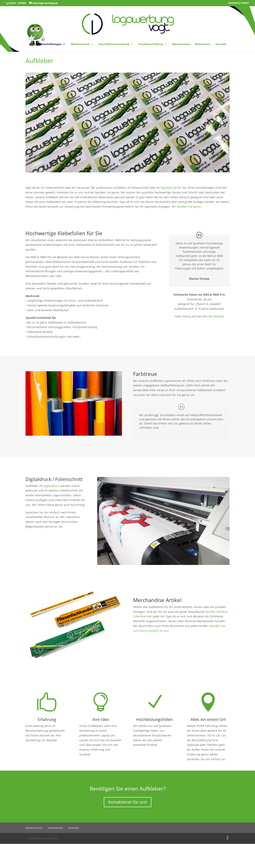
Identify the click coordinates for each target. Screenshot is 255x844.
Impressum (55, 828)
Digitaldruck (169, 188)
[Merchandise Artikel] (74, 658)
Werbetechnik (80, 44)
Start (32, 44)
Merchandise (181, 44)
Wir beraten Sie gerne (186, 206)
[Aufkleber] (74, 434)
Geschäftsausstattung (114, 44)
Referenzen (202, 44)
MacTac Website (213, 316)
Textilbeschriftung (150, 44)
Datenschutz (34, 828)
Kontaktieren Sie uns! (127, 802)
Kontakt (221, 44)
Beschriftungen (51, 44)
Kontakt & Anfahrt (239, 3)
